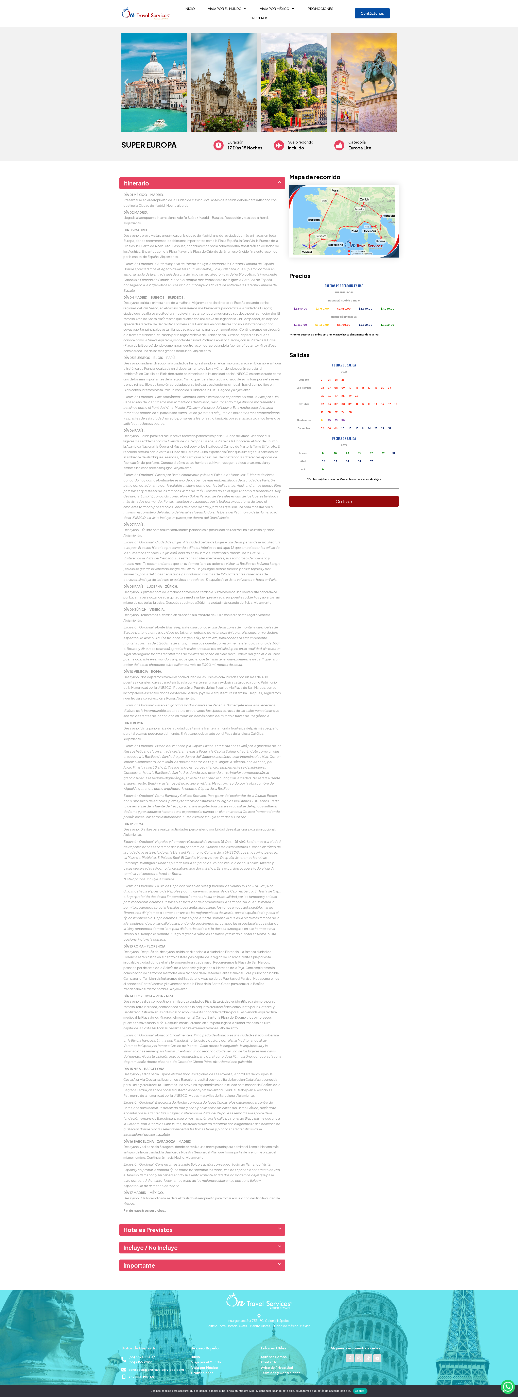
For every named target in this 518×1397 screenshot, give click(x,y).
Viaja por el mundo (225, 8)
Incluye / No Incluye (150, 1247)
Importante (139, 1265)
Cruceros (259, 18)
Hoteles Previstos (148, 1229)
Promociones (320, 8)
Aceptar (360, 1390)
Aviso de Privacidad (277, 1367)
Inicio (190, 8)
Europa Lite (359, 147)
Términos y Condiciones (280, 1373)
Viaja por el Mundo (206, 1362)
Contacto (269, 1362)
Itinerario (136, 183)
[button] (126, 82)
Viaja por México (274, 8)
